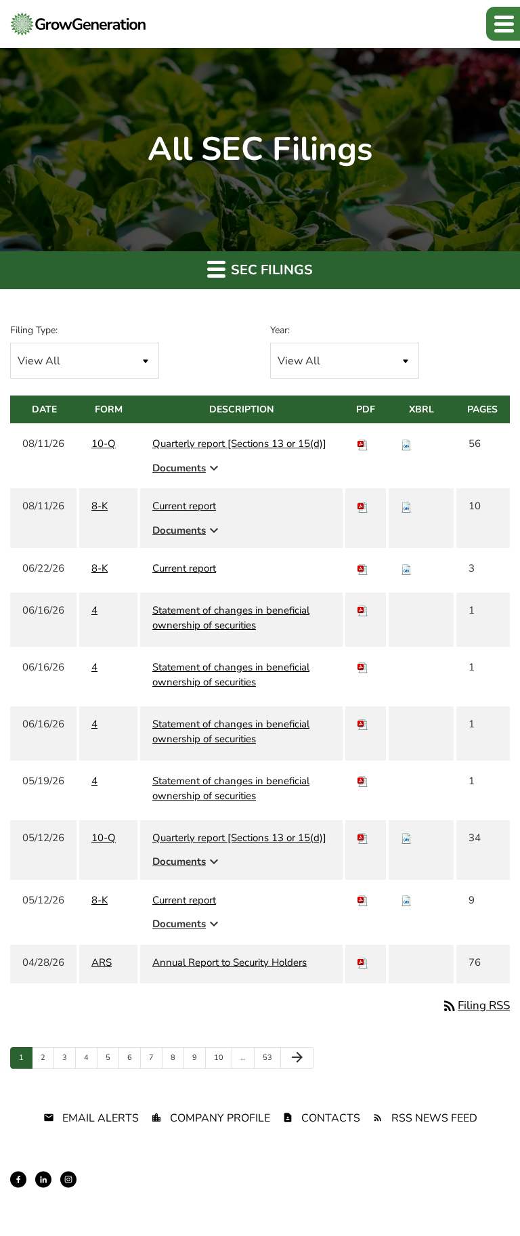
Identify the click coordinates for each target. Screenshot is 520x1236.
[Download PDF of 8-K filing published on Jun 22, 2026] (363, 568)
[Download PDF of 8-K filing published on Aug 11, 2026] (363, 506)
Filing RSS (475, 1005)
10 (221, 1057)
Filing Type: (34, 330)
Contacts (330, 1118)
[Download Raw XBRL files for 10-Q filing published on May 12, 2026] (406, 838)
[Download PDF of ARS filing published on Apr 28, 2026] (363, 962)
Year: (280, 330)
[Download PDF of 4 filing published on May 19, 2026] (363, 781)
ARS (101, 962)
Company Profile (220, 1118)
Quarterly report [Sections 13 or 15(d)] (239, 443)
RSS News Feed (434, 1118)
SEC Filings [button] (270, 270)
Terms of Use (283, 1190)
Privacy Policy (123, 1190)
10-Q (103, 443)
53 (270, 1057)
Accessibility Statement (467, 1190)
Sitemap (230, 1190)
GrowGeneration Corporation (358, 1167)
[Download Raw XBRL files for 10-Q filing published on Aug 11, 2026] (406, 443)
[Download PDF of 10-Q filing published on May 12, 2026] (363, 838)
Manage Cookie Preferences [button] (460, 1202)
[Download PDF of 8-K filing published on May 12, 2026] (363, 900)
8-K (99, 506)
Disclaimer (182, 1190)
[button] (503, 24)
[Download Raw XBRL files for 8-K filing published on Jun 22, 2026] (406, 568)
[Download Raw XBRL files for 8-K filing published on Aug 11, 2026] (406, 506)
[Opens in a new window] (18, 1179)
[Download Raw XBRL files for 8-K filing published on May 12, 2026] (406, 900)
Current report (184, 506)
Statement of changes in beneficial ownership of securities (230, 618)
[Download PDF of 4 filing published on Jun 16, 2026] (363, 610)
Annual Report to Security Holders (229, 962)
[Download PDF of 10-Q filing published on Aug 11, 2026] (363, 443)
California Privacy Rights (365, 1190)
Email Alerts (100, 1118)
